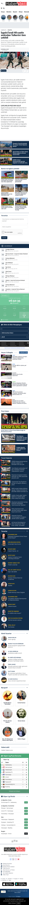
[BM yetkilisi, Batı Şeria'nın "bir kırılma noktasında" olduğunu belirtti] (21, 188)
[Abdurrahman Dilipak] (4, 543)
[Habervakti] (16, 3)
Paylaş (4, 70)
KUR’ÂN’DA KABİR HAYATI (15, 653)
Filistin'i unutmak (12, 565)
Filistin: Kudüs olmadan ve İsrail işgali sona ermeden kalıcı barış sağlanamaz (7, 180)
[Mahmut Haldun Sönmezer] (4, 645)
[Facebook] (10, 859)
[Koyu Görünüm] (4, 8)
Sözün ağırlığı (11, 639)
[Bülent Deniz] (4, 550)
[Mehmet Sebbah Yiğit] (4, 564)
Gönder (4, 237)
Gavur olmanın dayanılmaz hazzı (17, 681)
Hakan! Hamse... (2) (13, 551)
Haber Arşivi (6, 874)
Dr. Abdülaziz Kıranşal (14, 657)
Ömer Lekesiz (11, 664)
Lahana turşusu (12, 606)
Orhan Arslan (12, 637)
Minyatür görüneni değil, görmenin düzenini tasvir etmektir (17, 667)
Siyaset (15, 12)
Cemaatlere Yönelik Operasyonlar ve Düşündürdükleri (17, 599)
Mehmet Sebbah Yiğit (14, 563)
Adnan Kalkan (12, 590)
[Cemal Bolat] (4, 626)
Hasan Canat (11, 604)
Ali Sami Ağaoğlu (13, 679)
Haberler (3, 30)
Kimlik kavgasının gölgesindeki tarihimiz (16, 646)
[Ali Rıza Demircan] (4, 652)
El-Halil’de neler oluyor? (14, 613)
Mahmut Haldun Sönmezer (15, 643)
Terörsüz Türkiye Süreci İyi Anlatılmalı (15, 578)
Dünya (21, 12)
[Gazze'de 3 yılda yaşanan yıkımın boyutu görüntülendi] (21, 174)
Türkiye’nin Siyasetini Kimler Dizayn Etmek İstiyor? (17, 537)
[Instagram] (16, 859)
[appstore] (8, 884)
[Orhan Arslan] (4, 638)
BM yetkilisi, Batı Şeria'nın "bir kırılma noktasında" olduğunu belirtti (21, 194)
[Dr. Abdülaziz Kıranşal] (4, 659)
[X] (13, 859)
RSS (4, 891)
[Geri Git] (2, 3)
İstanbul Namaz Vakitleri (8, 866)
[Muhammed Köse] (4, 598)
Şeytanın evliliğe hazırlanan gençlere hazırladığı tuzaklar (16, 660)
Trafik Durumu (6, 868)
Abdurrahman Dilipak (14, 542)
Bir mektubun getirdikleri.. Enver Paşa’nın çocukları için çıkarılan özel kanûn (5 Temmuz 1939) (17, 674)
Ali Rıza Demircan (13, 651)
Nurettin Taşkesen (13, 611)
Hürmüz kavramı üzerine (14, 620)
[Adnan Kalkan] (4, 591)
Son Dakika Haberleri (8, 873)
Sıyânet (10, 585)
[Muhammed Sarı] (4, 536)
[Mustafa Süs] (4, 577)
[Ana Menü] (1, 8)
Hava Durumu (6, 865)
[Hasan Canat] (4, 605)
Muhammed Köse (12, 596)
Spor (10, 880)
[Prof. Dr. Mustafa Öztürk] (4, 619)
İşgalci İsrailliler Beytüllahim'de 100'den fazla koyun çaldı (6, 194)
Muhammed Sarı (12, 534)
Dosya (3, 12)
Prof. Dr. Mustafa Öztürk (15, 618)
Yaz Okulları (11, 627)
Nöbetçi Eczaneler (7, 863)
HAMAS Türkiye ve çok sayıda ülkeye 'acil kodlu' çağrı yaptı (7, 207)
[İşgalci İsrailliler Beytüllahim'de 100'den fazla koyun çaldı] (7, 188)
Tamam (18, 903)
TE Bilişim (18, 896)
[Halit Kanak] (4, 673)
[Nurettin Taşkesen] (4, 612)
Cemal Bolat (11, 625)
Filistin (10, 30)
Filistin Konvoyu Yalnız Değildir (16, 592)
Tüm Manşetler (6, 871)
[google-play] (21, 884)
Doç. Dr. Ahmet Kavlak (14, 569)
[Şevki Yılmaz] (4, 557)
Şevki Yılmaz (11, 555)
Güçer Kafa (11, 583)
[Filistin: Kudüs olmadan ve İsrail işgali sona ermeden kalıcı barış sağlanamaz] (7, 174)
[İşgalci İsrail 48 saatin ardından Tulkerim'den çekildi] (14, 60)
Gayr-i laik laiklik (12, 571)
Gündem (8, 12)
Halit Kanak (11, 671)
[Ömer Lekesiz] (4, 666)
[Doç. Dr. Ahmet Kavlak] (4, 570)
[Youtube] (18, 859)
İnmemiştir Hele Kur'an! (14, 544)
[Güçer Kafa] (4, 584)
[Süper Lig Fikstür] (27, 796)
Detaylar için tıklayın (14, 791)
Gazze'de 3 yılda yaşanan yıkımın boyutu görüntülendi (21, 180)
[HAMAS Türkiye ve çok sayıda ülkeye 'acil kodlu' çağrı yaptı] (7, 201)
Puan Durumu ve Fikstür (9, 870)
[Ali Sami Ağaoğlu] (4, 680)
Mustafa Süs (11, 576)
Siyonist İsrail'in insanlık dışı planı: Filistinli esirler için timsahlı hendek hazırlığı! (21, 208)
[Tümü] (27, 531)
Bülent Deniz (12, 549)
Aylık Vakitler (5, 319)
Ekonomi (26, 12)
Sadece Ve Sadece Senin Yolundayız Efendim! (15, 557)
